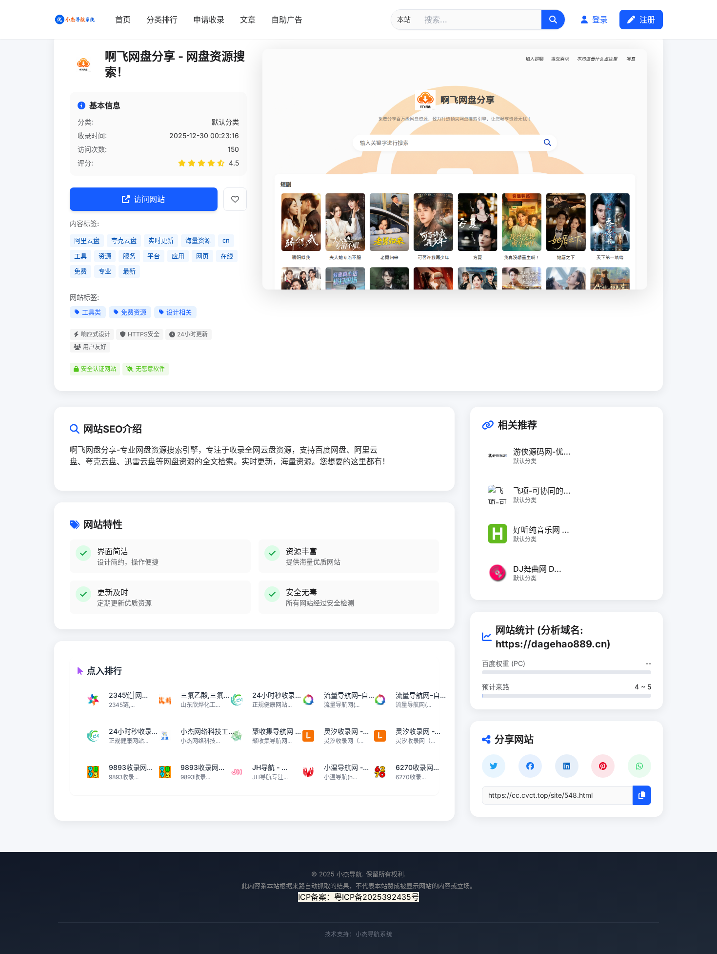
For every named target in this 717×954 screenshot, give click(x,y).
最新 (129, 271)
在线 (226, 256)
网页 (202, 256)
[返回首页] (75, 19)
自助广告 (286, 19)
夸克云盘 (124, 240)
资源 (105, 256)
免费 (80, 271)
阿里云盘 (87, 240)
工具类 (91, 312)
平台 (153, 256)
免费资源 (133, 312)
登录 (599, 19)
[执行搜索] (553, 19)
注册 (646, 19)
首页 (123, 19)
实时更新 (161, 240)
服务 (129, 256)
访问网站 (149, 199)
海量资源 (198, 240)
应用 (178, 256)
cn (226, 240)
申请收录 (208, 19)
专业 (105, 271)
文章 (248, 19)
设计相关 (179, 312)
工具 (80, 256)
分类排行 (162, 19)
